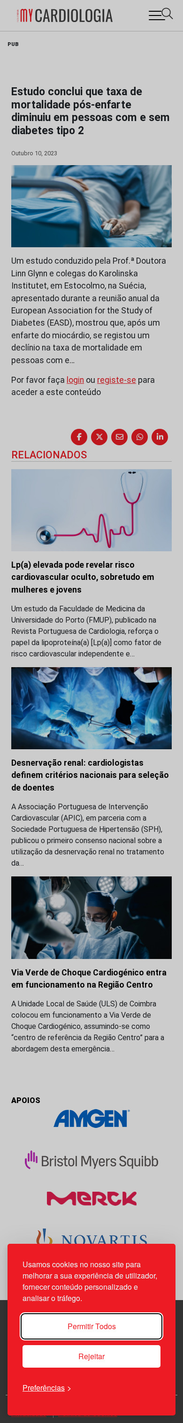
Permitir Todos (92, 1326)
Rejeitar (91, 1356)
